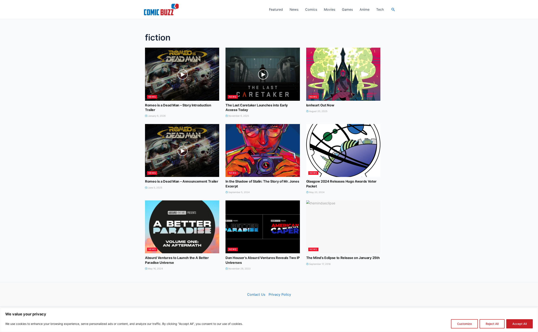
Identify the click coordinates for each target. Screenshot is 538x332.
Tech (380, 9)
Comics (311, 9)
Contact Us (256, 294)
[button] (393, 9)
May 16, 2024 (155, 268)
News (294, 9)
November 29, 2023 (239, 268)
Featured (276, 9)
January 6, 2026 (156, 115)
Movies (329, 9)
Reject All (492, 323)
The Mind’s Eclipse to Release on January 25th (343, 258)
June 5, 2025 (154, 187)
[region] (269, 320)
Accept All (519, 323)
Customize (464, 323)
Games (347, 9)
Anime (364, 9)
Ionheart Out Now (320, 105)
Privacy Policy (280, 294)
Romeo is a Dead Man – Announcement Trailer (181, 181)
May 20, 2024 (316, 192)
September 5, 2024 (239, 192)
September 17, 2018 (320, 264)
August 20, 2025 (318, 111)
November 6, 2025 (238, 115)
